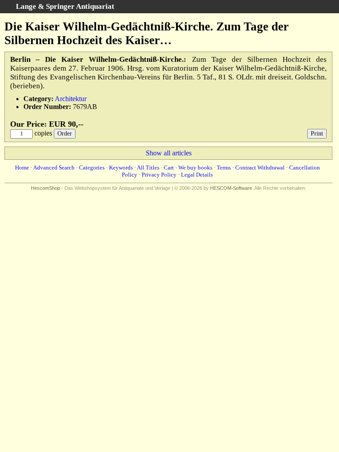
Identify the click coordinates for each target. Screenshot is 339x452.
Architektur (71, 98)
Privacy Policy (159, 174)
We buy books (195, 167)
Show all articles (169, 153)
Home (22, 167)
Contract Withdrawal (260, 167)
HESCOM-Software (231, 188)
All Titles (148, 167)
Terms (224, 167)
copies (43, 133)
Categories (92, 167)
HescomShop (45, 188)
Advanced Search (54, 167)
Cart (169, 167)
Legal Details (197, 174)
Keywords (121, 167)
